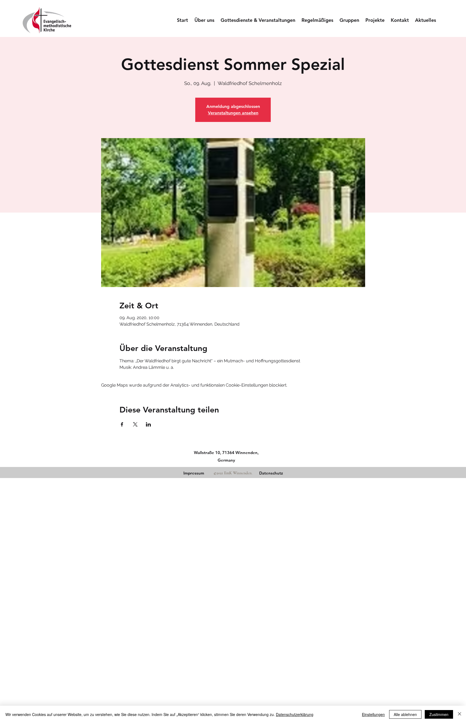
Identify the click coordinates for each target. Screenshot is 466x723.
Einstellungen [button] (373, 714)
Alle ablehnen (405, 714)
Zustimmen (438, 714)
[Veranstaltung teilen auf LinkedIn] (148, 424)
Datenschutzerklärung (294, 714)
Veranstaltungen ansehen (233, 112)
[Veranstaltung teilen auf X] (135, 424)
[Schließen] (459, 714)
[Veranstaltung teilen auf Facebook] (122, 424)
